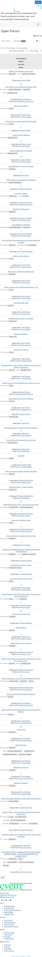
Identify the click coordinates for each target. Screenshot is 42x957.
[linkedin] (6, 900)
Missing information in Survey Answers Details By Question (21, 678)
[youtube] (11, 900)
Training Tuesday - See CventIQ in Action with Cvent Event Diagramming (21, 813)
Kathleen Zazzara (26, 561)
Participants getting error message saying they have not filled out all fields (21, 835)
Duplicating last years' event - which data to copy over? (21, 505)
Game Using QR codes (21, 303)
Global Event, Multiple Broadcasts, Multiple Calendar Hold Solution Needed (21, 550)
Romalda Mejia (26, 590)
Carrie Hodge (26, 298)
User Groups (8, 920)
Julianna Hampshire (25, 202)
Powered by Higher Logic (21, 956)
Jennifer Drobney (26, 361)
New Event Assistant (21, 334)
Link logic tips (21, 729)
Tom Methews (26, 776)
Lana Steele (26, 545)
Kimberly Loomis (25, 144)
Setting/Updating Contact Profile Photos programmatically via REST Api (21, 711)
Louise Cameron (25, 160)
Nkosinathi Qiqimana (26, 394)
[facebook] (2, 900)
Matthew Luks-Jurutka (26, 101)
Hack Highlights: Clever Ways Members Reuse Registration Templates (21, 241)
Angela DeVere (26, 378)
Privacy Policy (4, 893)
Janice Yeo (25, 423)
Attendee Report (21, 628)
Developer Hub (9, 914)
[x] (4, 900)
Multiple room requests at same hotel (21, 71)
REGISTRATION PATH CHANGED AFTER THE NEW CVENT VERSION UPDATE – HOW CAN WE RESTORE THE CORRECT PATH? (21, 854)
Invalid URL (21, 456)
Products (7, 947)
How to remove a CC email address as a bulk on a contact (21, 383)
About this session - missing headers (21, 487)
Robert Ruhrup (26, 482)
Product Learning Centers (12, 910)
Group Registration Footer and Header (21, 166)
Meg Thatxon (26, 516)
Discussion (19, 41)
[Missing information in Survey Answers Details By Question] (21, 676)
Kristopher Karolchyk (26, 705)
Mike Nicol (25, 433)
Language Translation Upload (21, 520)
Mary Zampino (26, 345)
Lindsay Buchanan (26, 808)
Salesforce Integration (21, 783)
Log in (38, 2)
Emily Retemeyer (26, 605)
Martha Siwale (26, 794)
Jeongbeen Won (26, 410)
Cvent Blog (7, 949)
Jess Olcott (26, 146)
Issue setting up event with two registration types (21, 87)
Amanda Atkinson (26, 267)
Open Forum (8, 935)
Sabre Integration (21, 745)
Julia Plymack (25, 265)
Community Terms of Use (8, 895)
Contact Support (9, 933)
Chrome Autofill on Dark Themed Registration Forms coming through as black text (21, 595)
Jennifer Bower (26, 99)
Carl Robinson (26, 703)
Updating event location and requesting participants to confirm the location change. (21, 660)
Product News (8, 912)
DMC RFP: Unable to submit (21, 414)
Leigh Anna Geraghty (26, 778)
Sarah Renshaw (26, 639)
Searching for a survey (21, 350)
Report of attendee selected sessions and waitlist (21, 471)
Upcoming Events (9, 922)
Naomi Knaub (26, 654)
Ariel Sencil (26, 672)
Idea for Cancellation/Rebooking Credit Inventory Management (21, 799)
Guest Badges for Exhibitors (21, 225)
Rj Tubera (26, 175)
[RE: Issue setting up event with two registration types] (21, 84)
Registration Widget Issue (21, 209)
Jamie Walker (26, 329)
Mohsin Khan (26, 637)
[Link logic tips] (21, 727)
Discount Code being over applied (21, 151)
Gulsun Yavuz (27, 872)
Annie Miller (26, 80)
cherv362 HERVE (26, 467)
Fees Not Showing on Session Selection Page (21, 536)
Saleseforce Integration (21, 767)
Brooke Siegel (26, 236)
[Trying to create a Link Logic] (21, 611)
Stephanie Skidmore (25, 189)
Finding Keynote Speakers (21, 135)
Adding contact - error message (21, 643)
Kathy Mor (26, 451)
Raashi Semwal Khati (26, 480)
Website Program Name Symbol (21, 565)
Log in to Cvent (9, 951)
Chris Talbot (26, 607)
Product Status (9, 939)
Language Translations (21, 106)
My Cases (7, 937)
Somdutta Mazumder (26, 251)
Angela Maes (26, 763)
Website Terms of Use (7, 897)
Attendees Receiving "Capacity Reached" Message (21, 428)
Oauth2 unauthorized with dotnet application (21, 694)
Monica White (26, 220)
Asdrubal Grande (26, 723)
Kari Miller (26, 498)
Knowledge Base (9, 906)
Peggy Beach (26, 449)
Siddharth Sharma (27, 830)
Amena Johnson (26, 847)
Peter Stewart (26, 162)
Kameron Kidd (26, 465)
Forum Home (6, 41)
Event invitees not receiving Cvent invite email (21, 440)
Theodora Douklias (26, 574)
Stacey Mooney (26, 435)
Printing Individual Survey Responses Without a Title (21, 287)
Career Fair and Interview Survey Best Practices (21, 121)
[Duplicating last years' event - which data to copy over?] (21, 502)
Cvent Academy (9, 908)
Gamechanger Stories (11, 926)
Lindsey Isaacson (26, 117)
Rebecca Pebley (25, 130)
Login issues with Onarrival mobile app (21, 399)
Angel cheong (26, 115)
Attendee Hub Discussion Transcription (21, 318)
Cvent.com (7, 945)
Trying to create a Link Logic (21, 614)
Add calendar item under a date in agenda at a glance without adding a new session (21, 366)
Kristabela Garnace (26, 204)
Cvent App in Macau (21, 193)
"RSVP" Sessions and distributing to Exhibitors (21, 180)
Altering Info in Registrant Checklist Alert (21, 272)
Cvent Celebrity (9, 924)
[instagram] (8, 900)
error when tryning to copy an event (21, 579)
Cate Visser (26, 314)
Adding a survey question (21, 256)
